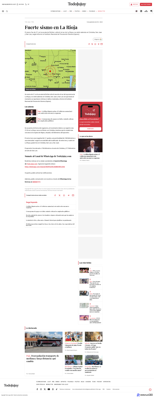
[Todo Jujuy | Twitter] (45, 389)
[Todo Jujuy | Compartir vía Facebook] (89, 44)
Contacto (108, 389)
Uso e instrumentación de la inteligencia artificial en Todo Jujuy (86, 389)
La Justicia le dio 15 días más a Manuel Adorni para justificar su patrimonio (48, 220)
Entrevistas (107, 382)
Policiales (92, 11)
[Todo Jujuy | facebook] (37, 389)
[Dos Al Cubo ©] (145, 396)
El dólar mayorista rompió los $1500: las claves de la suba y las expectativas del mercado (50, 224)
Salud (82, 382)
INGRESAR (135, 4)
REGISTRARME (147, 4)
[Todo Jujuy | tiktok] (57, 389)
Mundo (84, 11)
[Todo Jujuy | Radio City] (141, 12)
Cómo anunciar (116, 389)
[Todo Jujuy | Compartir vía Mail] (102, 44)
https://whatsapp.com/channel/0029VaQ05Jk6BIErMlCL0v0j (45, 167)
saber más (90, 129)
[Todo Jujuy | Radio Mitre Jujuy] (146, 12)
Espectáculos (40, 384)
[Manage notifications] (150, 389)
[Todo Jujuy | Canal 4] (136, 12)
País (71, 11)
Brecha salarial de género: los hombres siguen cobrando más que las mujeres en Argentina (50, 215)
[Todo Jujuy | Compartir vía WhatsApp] (95, 44)
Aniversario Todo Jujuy (61, 384)
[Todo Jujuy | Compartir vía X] (92, 44)
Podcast (99, 382)
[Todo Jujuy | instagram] (41, 389)
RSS (103, 389)
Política (77, 11)
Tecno (94, 382)
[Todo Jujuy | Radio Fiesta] (151, 12)
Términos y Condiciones (65, 389)
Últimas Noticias (55, 11)
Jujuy (65, 11)
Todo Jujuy (28, 22)
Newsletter (101, 11)
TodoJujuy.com (32, 164)
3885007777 (36, 182)
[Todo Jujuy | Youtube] (49, 389)
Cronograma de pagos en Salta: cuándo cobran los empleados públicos (48, 211)
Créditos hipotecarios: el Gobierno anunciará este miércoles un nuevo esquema (47, 206)
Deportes (63, 382)
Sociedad (88, 382)
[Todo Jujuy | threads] (53, 389)
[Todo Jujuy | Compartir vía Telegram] (98, 44)
